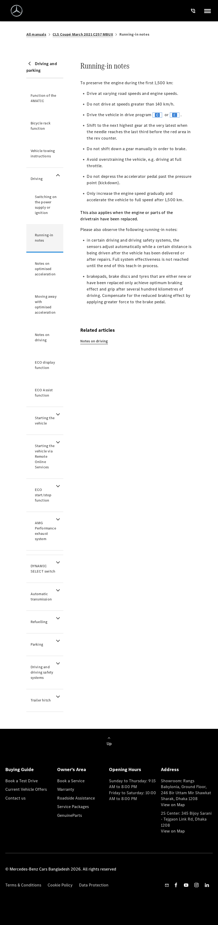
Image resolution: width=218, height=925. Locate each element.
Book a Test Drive (21, 781)
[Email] (167, 885)
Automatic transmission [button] (41, 596)
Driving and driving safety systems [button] (42, 672)
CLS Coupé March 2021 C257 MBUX (83, 34)
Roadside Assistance (76, 798)
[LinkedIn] (207, 885)
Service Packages (73, 806)
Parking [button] (37, 644)
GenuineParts (69, 815)
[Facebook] (176, 885)
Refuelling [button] (39, 621)
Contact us (15, 798)
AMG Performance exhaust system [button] (45, 530)
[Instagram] (196, 885)
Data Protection (93, 885)
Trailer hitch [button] (41, 700)
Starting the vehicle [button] (44, 420)
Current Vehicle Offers (26, 789)
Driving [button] (37, 178)
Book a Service (71, 781)
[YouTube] (186, 885)
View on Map (173, 805)
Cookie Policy (60, 885)
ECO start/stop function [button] (43, 495)
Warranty (65, 789)
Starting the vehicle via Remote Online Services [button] (44, 456)
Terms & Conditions (23, 885)
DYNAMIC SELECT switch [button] (43, 569)
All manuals (36, 34)
